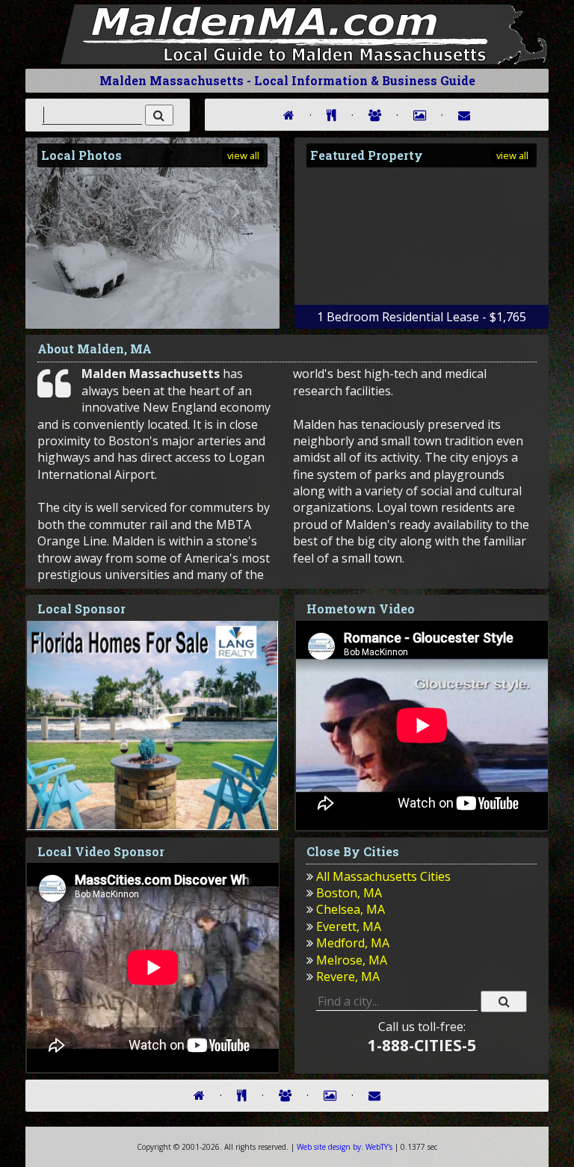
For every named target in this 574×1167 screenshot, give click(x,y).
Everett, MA (348, 926)
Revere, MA (348, 976)
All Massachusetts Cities (383, 876)
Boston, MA (349, 893)
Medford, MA (352, 943)
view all (243, 155)
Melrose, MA (351, 960)
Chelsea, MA (350, 909)
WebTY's (344, 1147)
